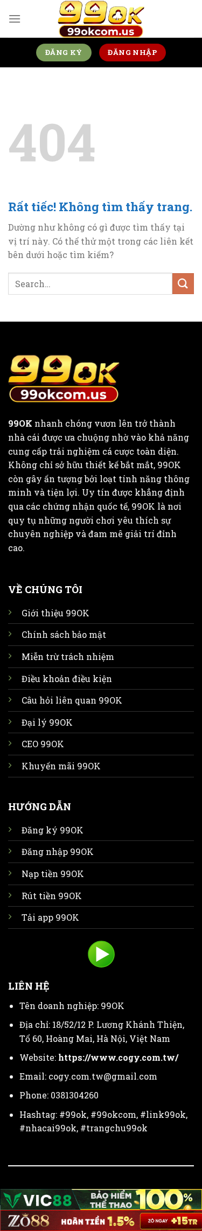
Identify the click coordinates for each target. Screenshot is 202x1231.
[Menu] (14, 18)
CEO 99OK (43, 743)
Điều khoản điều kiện (67, 678)
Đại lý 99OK (47, 722)
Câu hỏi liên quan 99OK (72, 700)
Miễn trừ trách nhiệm (68, 656)
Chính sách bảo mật (64, 634)
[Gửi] (183, 283)
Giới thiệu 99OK (55, 612)
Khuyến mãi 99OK (61, 765)
